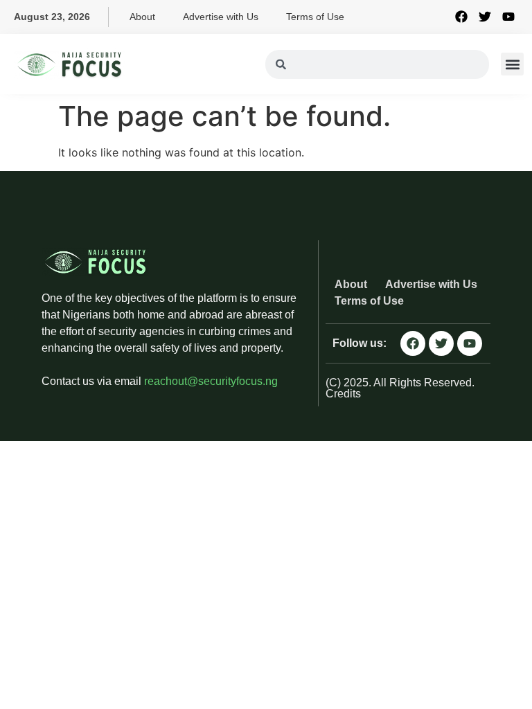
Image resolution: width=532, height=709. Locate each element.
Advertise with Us (220, 16)
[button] (512, 64)
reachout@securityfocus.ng (211, 381)
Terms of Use (315, 16)
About (142, 16)
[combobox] (377, 64)
